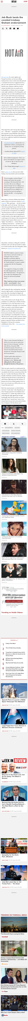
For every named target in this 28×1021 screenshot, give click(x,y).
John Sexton (5, 705)
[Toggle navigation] (2, 1)
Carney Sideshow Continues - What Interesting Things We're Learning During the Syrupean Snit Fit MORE (15, 669)
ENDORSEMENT (9, 427)
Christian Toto (5, 887)
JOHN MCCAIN (5, 430)
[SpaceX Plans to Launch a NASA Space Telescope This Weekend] (14, 690)
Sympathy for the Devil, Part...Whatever (10, 856)
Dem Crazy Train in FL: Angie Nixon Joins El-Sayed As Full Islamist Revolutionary (15, 675)
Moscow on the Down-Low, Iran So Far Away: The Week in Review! (13, 776)
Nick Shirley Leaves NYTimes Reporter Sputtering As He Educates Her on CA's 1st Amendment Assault (14, 986)
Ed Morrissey (5, 781)
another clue (8, 172)
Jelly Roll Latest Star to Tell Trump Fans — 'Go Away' (11, 883)
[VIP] (25, 1)
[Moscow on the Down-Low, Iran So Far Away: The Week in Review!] (14, 765)
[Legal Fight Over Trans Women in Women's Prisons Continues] (14, 716)
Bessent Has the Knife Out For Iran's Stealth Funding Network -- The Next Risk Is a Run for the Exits (14, 805)
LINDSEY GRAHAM (15, 430)
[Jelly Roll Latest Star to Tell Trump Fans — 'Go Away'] (14, 873)
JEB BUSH (17, 427)
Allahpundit (5, 25)
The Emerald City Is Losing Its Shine (12, 934)
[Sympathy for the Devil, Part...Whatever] (14, 845)
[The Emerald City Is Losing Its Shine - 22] (14, 924)
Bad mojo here (5, 77)
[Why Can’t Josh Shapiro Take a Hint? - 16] (14, 1003)
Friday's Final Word (11, 643)
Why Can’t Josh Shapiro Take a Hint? (13, 1012)
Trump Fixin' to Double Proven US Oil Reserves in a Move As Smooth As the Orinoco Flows (15, 654)
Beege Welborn (5, 811)
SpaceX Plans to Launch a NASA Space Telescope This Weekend (13, 701)
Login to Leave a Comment (14, 601)
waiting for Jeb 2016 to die (14, 248)
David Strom (5, 860)
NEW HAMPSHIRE (15, 433)
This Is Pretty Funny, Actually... (13, 648)
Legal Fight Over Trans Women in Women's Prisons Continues (14, 726)
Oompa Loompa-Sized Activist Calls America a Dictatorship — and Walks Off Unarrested (14, 959)
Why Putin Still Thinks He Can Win (14, 663)
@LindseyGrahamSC (9, 143)
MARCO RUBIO (5, 433)
